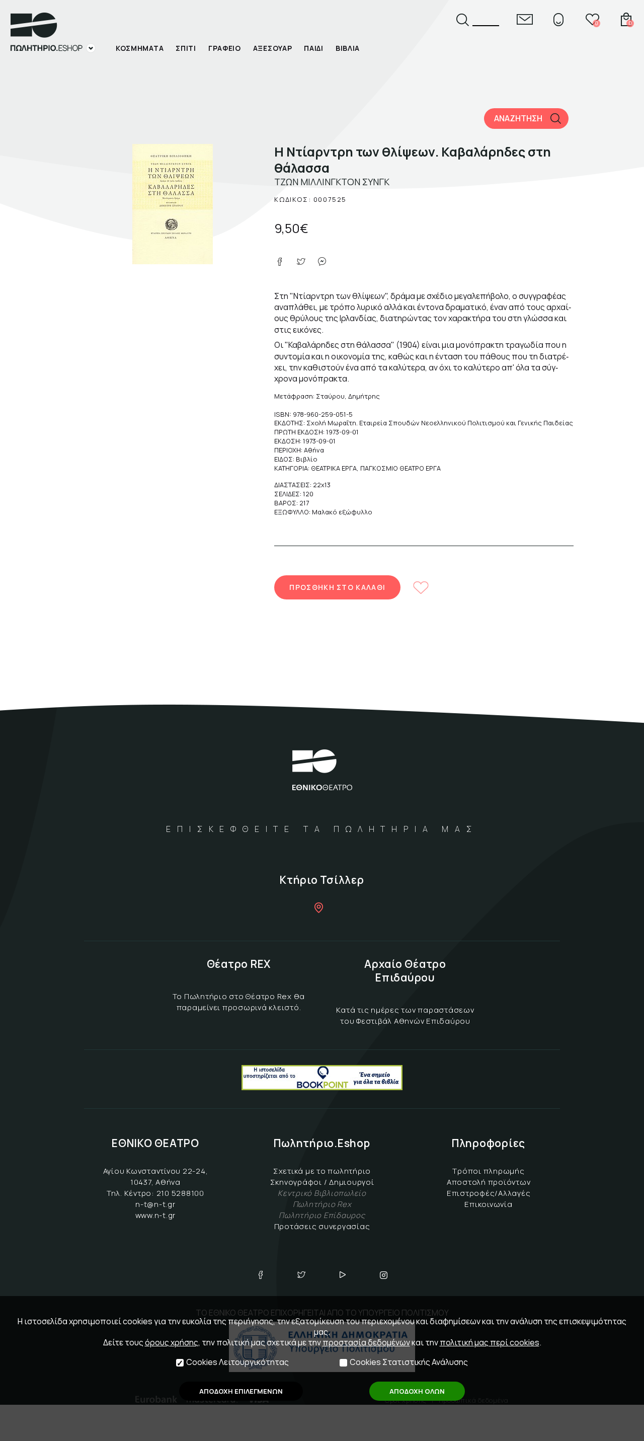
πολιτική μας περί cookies (489, 1342)
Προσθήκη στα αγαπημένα (421, 587)
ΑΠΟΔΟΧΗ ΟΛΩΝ (417, 1391)
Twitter (301, 1274)
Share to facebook (279, 261)
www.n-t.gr (155, 1215)
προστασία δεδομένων (366, 1342)
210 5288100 (180, 1193)
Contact (525, 19)
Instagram (383, 1274)
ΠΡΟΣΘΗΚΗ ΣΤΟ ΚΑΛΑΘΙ (337, 587)
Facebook (260, 1274)
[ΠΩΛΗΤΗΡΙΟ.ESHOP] (53, 33)
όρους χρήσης (171, 1342)
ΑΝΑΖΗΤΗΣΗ (518, 118)
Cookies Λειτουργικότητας (237, 1362)
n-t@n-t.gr (155, 1204)
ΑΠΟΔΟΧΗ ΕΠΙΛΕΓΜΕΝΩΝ (241, 1391)
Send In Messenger (322, 261)
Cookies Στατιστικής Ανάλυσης (409, 1362)
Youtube (342, 1274)
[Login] (558, 19)
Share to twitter (300, 261)
